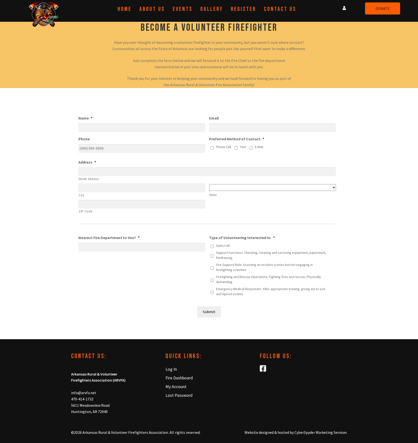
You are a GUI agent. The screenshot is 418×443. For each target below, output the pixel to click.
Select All (223, 245)
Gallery (211, 9)
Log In (171, 369)
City (81, 195)
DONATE (382, 8)
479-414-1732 (82, 399)
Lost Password (179, 395)
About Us (152, 9)
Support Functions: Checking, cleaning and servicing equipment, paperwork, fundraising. (271, 255)
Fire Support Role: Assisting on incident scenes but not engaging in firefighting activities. (264, 267)
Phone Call (223, 147)
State (212, 195)
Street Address (89, 179)
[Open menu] (344, 6)
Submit (209, 311)
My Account (176, 386)
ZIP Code (85, 211)
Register (243, 9)
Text (243, 147)
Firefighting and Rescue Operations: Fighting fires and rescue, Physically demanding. (268, 279)
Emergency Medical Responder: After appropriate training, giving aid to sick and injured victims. (270, 291)
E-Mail (259, 147)
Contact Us (280, 9)
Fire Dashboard (179, 378)
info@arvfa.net (83, 392)
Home (125, 9)
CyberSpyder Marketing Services (320, 432)
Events (183, 9)
